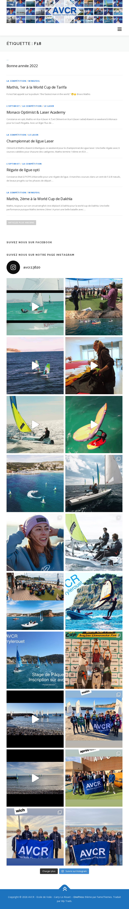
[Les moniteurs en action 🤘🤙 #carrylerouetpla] (35, 365)
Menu (119, 29)
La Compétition (16, 81)
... (8, 59)
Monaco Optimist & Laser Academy (36, 112)
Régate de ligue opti (23, 169)
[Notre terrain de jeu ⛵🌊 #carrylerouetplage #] (35, 483)
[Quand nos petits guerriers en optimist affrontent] (35, 306)
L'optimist (13, 106)
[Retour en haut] (65, 889)
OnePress (78, 897)
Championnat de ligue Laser (30, 140)
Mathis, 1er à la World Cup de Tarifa (37, 87)
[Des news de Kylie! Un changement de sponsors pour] (35, 542)
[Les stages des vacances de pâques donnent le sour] (93, 483)
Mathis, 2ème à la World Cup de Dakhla (39, 198)
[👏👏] (35, 660)
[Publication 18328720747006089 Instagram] (35, 778)
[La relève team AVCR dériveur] (93, 837)
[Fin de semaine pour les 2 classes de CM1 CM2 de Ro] (35, 601)
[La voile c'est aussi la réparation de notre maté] (93, 365)
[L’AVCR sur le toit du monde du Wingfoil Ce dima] (93, 660)
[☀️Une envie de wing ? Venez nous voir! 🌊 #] (93, 424)
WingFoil (34, 81)
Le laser (49, 106)
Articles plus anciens (21, 222)
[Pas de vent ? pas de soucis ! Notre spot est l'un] (93, 306)
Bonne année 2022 (22, 65)
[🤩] (35, 837)
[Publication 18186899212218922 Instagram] (93, 778)
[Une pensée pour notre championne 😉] (93, 601)
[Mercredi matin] (93, 719)
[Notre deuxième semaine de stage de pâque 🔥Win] (35, 424)
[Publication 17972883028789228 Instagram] (35, 719)
